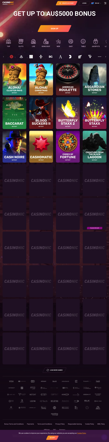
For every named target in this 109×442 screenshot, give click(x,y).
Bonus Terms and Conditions (14, 424)
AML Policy (101, 424)
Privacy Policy (60, 424)
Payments (30, 424)
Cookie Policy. (81, 433)
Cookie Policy (89, 424)
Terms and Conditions (44, 424)
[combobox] (96, 3)
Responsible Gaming (75, 424)
